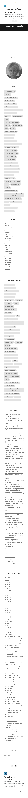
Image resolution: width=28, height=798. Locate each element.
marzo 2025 (8, 234)
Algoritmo (9, 673)
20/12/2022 (15, 44)
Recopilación (10, 708)
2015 (8, 612)
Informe (9, 690)
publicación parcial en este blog (15, 656)
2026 (8, 632)
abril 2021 (7, 269)
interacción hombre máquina (12, 329)
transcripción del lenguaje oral (12, 399)
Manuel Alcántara (11, 645)
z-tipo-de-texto (9, 557)
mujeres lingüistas (9, 175)
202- (8, 621)
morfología (7, 360)
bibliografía (19, 300)
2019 (8, 619)
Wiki (8, 725)
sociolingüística (8, 396)
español (7, 318)
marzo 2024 (8, 245)
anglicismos (7, 94)
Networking (10, 563)
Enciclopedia (10, 686)
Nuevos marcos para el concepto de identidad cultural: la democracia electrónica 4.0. (14, 503)
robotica (7, 201)
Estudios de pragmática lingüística (14, 440)
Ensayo (9, 688)
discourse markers (9, 315)
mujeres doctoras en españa (11, 165)
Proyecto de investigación (14, 705)
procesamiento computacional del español (14, 194)
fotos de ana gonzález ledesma (12, 122)
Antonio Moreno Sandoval (14, 641)
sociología (17, 396)
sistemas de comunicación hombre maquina (13, 389)
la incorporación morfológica (12, 333)
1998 (8, 586)
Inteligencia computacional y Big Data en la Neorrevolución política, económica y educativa (14, 458)
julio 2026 (7, 225)
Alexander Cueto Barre (13, 636)
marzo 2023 (8, 247)
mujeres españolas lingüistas (11, 172)
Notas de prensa (11, 699)
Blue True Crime (11, 729)
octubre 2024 (8, 238)
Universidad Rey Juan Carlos (14, 736)
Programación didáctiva (13, 703)
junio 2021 (7, 264)
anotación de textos (9, 284)
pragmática (7, 187)
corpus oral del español (10, 309)
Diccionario (10, 684)
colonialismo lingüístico (10, 103)
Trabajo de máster (12, 721)
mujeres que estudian (9, 178)
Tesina (8, 714)
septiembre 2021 (9, 262)
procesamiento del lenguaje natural (13, 198)
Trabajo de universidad (13, 723)
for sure (6, 119)
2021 (8, 623)
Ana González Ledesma (13, 638)
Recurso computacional (13, 710)
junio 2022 (7, 256)
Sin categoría (8, 546)
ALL (6, 577)
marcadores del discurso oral (11, 147)
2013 (8, 610)
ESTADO (7, 649)
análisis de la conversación (11, 97)
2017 (8, 617)
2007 (8, 604)
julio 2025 (7, 230)
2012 (8, 608)
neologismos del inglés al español (12, 181)
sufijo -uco (7, 204)
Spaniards (8, 551)
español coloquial (18, 110)
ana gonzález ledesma (10, 91)
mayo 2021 (7, 266)
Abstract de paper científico (14, 666)
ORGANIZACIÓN (9, 727)
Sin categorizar (9, 740)
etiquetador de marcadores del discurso (13, 322)
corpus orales (8, 312)
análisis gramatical (9, 297)
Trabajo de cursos (11, 718)
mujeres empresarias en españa (12, 168)
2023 (8, 625)
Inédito (9, 654)
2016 (8, 614)
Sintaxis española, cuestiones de (13, 548)
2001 (8, 593)
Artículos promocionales (13, 677)
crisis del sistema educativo (11, 106)
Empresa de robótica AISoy (14, 731)
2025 (8, 630)
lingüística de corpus (9, 134)
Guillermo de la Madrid (13, 643)
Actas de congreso (12, 671)
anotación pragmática (10, 287)
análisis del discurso (9, 100)
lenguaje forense (9, 342)
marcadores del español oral (11, 153)
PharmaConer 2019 (15, 184)
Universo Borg (10, 738)
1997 (8, 584)
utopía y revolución (9, 211)
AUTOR (7, 634)
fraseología (7, 125)
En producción (11, 651)
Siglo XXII (9, 734)
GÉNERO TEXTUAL (10, 664)
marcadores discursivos (10, 156)
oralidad (7, 184)
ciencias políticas (9, 306)
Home (7, 29)
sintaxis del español (9, 385)
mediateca (9, 559)
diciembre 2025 (9, 227)
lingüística (12, 128)
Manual (9, 695)
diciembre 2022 (9, 249)
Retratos (10, 561)
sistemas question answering (12, 393)
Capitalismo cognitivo (11, 426)
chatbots (16, 303)
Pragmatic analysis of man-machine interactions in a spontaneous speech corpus (12, 520)
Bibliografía (10, 679)
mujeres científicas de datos (11, 162)
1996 (8, 582)
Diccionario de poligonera (12, 436)
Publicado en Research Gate (14, 662)
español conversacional (10, 113)
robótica (7, 379)
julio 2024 (7, 243)
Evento (7, 444)
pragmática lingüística (10, 370)
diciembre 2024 (9, 236)
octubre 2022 (8, 253)
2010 (8, 606)
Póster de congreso (12, 701)
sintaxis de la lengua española (12, 382)
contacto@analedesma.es (17, 2)
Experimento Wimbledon (12, 446)
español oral (7, 116)
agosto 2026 (8, 223)
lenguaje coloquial (9, 339)
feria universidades (17, 116)
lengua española (9, 336)
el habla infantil (8, 110)
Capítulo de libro (11, 682)
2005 (8, 599)
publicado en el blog (12, 660)
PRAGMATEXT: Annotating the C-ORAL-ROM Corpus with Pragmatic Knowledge (14, 514)
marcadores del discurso (10, 141)
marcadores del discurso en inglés (13, 144)
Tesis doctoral (10, 716)
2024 (8, 627)
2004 (8, 597)
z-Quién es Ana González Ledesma (14, 553)
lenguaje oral (19, 342)
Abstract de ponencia (12, 669)
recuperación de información (12, 376)
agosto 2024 (8, 240)
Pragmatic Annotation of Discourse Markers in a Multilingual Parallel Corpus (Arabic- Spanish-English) (14, 526)
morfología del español (10, 159)
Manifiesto (9, 692)
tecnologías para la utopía (11, 207)
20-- (8, 591)
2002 (8, 595)
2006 (8, 601)
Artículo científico (11, 675)
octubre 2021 (8, 260)
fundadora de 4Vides (17, 125)
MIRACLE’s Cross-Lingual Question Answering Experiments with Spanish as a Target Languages (14, 497)
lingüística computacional (11, 131)
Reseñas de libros (11, 712)
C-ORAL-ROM (8, 303)
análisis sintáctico (9, 300)
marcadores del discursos (11, 150)
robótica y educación (16, 201)
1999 (8, 588)
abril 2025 (7, 232)
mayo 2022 (8, 258)
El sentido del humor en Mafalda (13, 438)
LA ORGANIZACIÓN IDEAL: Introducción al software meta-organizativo (13, 463)
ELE (18, 315)
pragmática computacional (11, 190)
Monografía (10, 697)
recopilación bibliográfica (11, 373)
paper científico (8, 364)
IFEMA (6, 128)
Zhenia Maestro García (13, 647)
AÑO (6, 580)
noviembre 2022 (9, 251)
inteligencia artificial (10, 326)
